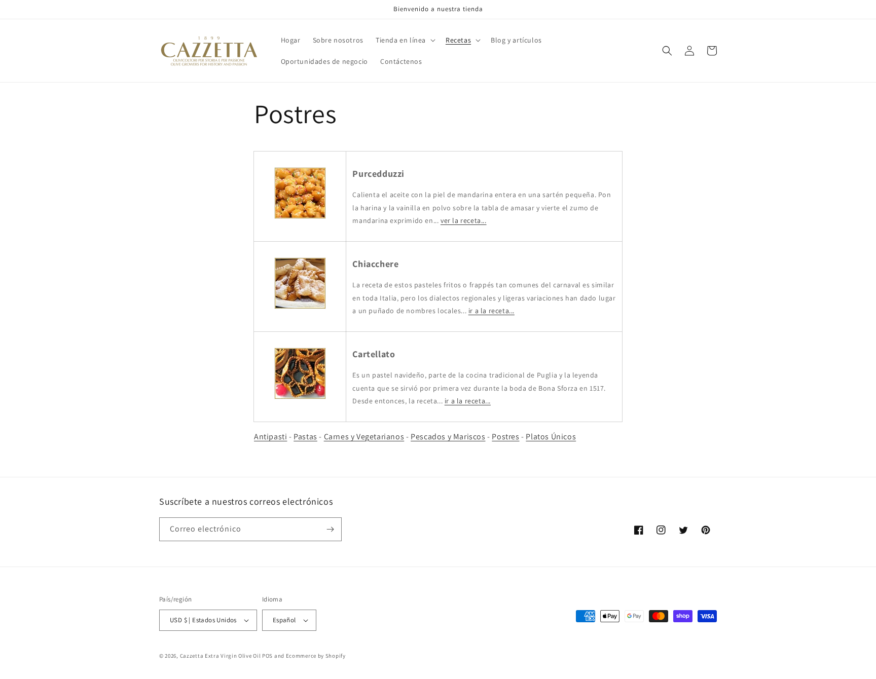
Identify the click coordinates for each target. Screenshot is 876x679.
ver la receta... (464, 220)
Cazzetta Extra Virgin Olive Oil (220, 655)
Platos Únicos (551, 436)
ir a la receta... (491, 310)
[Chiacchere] (300, 308)
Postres (505, 436)
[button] (405, 40)
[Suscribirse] (330, 529)
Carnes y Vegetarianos (364, 436)
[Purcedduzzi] (300, 218)
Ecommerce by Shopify (316, 655)
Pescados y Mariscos (448, 436)
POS (267, 655)
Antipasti (270, 436)
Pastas (305, 436)
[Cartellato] (300, 398)
